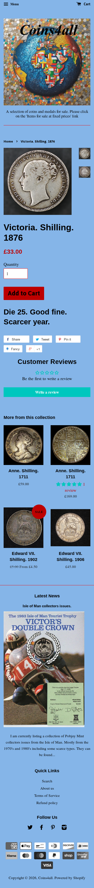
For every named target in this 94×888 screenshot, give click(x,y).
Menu (14, 4)
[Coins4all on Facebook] (41, 828)
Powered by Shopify (69, 877)
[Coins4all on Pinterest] (52, 828)
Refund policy (47, 802)
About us (47, 788)
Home (8, 141)
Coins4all (45, 877)
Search (47, 781)
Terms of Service (47, 795)
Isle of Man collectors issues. (47, 606)
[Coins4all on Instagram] (64, 828)
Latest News (47, 596)
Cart (86, 4)
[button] (69, 484)
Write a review (47, 392)
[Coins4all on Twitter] (30, 828)
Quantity (11, 264)
